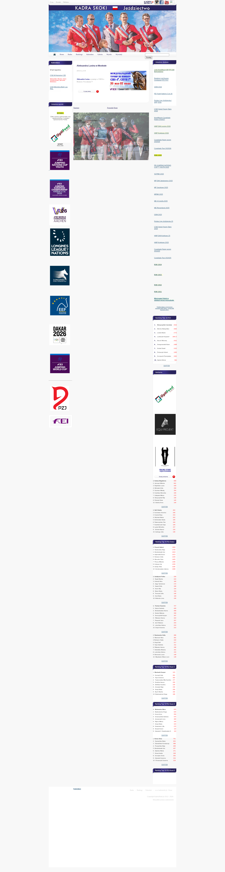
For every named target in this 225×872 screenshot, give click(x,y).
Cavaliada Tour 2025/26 (162, 148)
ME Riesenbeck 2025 (161, 208)
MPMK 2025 (158, 194)
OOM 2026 (158, 87)
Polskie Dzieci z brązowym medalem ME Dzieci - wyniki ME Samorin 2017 (164, 308)
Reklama (66, 2)
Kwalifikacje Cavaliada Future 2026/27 (162, 118)
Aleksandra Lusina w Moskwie (92, 66)
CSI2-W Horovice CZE (58, 75)
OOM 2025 (158, 215)
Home (62, 54)
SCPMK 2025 (159, 174)
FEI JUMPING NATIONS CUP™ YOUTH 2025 (162, 166)
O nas (51, 2)
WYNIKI (60, 113)
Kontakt (58, 2)
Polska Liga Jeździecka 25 (163, 221)
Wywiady (119, 54)
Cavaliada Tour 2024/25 (162, 258)
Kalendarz (90, 54)
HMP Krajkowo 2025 (161, 242)
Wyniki (109, 54)
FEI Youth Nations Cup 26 (163, 94)
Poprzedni (110, 108)
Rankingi (79, 54)
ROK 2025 (158, 155)
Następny (73, 108)
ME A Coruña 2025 (161, 201)
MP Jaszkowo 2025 (161, 187)
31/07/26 (167, 366)
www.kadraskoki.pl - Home (163, 790)
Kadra (70, 54)
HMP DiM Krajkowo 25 (162, 236)
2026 (159, 102)
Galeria (100, 54)
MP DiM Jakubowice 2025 (163, 181)
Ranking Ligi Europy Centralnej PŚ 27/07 (161, 79)
